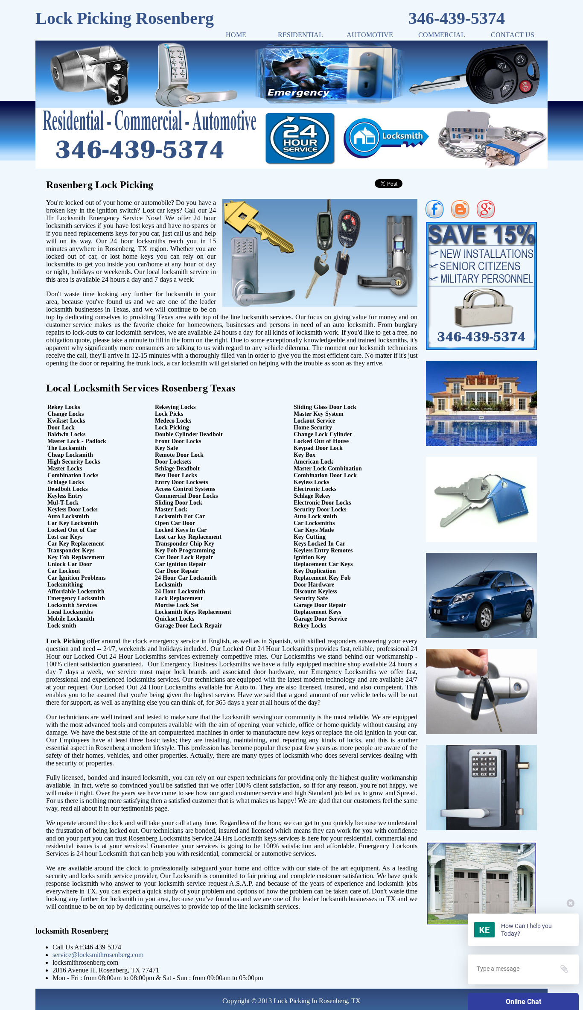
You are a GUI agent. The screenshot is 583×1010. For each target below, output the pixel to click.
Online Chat (523, 1002)
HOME (236, 34)
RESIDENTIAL (300, 34)
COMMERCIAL (441, 34)
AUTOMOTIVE (370, 34)
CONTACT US (512, 34)
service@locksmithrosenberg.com (97, 954)
